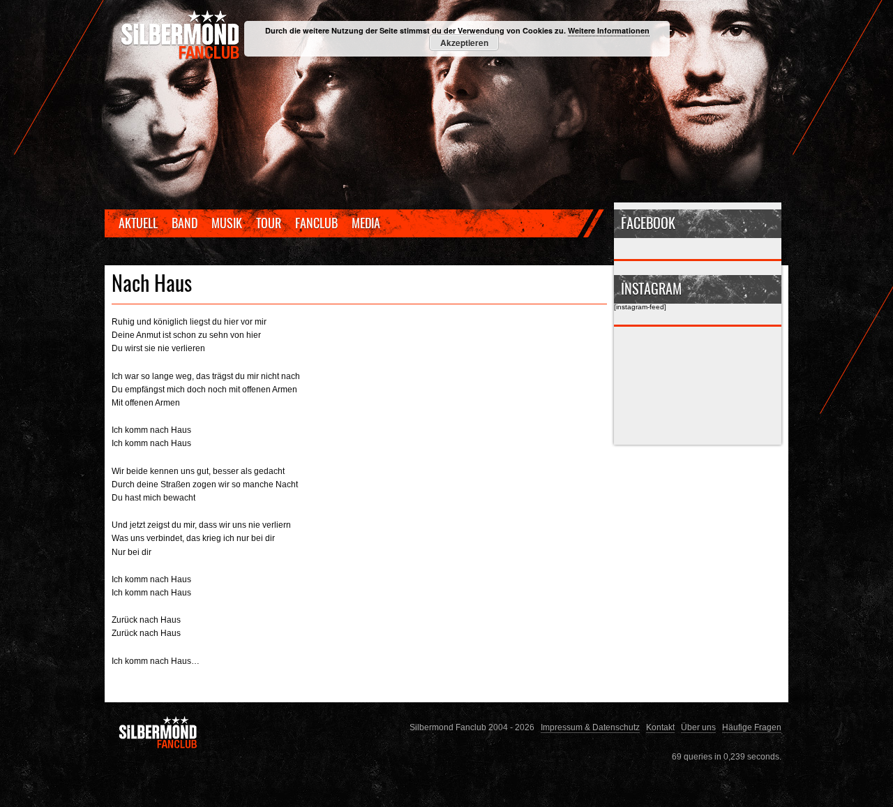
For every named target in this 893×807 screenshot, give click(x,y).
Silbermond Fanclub (181, 35)
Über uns (698, 727)
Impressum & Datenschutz (590, 727)
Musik (226, 223)
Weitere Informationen (609, 30)
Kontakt (660, 727)
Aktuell (138, 223)
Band (184, 223)
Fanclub (316, 223)
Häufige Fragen (751, 727)
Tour (268, 223)
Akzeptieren (464, 42)
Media (366, 223)
